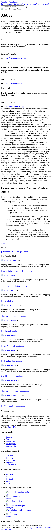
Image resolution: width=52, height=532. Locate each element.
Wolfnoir (9, 481)
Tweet (16, 252)
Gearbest (9, 483)
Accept (10, 530)
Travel (8, 439)
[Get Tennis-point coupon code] (10, 395)
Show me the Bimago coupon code (15, 391)
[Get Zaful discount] (7, 290)
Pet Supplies (11, 444)
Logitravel (10, 463)
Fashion (9, 437)
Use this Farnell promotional (12, 376)
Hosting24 (10, 479)
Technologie (11, 446)
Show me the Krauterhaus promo (14, 316)
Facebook (6, 252)
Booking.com (11, 458)
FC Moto (9, 475)
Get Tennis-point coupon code (13, 406)
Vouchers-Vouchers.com (10, 2)
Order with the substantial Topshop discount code (20, 271)
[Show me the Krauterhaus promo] (10, 305)
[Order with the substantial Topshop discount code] (8, 260)
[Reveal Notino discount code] (8, 335)
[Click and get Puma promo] (8, 350)
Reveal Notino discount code (12, 346)
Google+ (26, 252)
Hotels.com (10, 460)
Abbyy (4, 243)
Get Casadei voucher (9, 331)
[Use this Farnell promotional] (8, 365)
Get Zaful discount (8, 301)
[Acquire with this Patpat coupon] (8, 275)
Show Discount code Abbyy (14, 58)
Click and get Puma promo (11, 361)
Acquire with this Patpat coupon (14, 286)
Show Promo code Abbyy (13, 107)
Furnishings (10, 441)
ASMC (9, 477)
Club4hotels (11, 465)
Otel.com (9, 456)
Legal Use (12, 427)
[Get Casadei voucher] (8, 320)
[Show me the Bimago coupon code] (9, 380)
